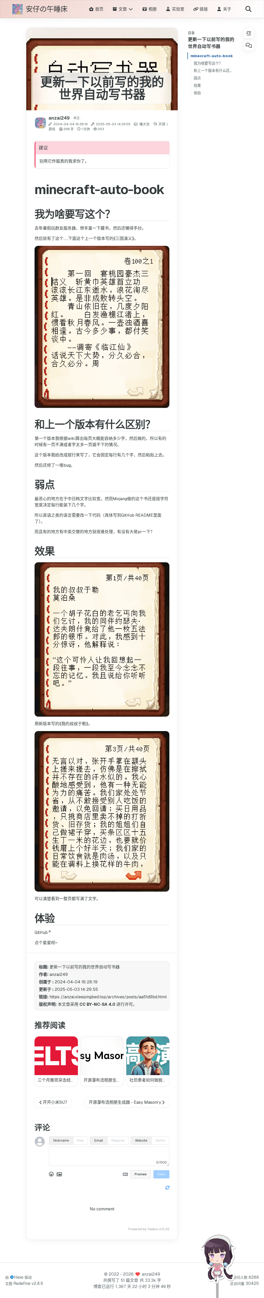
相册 (152, 9)
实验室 (177, 9)
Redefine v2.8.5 (28, 1283)
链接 (203, 9)
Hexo (18, 1277)
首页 (98, 9)
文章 (122, 9)
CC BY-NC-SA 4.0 (97, 1004)
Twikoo (152, 1229)
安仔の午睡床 (47, 9)
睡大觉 (144, 124)
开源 (162, 124)
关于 (226, 9)
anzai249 (151, 1274)
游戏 (51, 129)
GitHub (41, 932)
